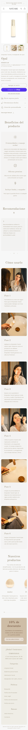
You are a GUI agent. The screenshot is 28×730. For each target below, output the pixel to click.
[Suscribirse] (22, 639)
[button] (4, 8)
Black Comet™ (17, 728)
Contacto (7, 717)
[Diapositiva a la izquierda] (1, 48)
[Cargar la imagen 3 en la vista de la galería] (21, 48)
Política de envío (9, 703)
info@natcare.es (14, 653)
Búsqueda (7, 689)
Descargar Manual (6, 112)
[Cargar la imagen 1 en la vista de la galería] (7, 48)
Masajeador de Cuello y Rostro (13, 679)
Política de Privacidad (10, 692)
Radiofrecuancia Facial (11, 672)
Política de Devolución (10, 700)
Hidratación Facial (9, 675)
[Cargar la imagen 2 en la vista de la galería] (14, 48)
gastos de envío (16, 64)
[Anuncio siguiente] (24, 3)
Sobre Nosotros (8, 713)
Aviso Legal (7, 696)
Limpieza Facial (8, 668)
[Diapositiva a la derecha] (26, 48)
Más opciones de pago (14, 93)
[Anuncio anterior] (4, 3)
